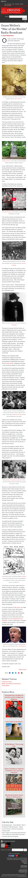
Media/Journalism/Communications (11, 683)
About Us (25, 863)
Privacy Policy (24, 862)
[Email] (21, 673)
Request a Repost (24, 866)
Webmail (21, 4)
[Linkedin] (12, 673)
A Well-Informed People (22, 870)
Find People (17, 4)
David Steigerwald (8, 35)
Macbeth (14, 265)
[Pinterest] (18, 673)
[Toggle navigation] (25, 21)
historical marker (6, 160)
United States (5, 685)
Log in (26, 873)
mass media (10, 363)
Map (13, 4)
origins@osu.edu (24, 860)
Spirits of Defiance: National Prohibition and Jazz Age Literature (14, 771)
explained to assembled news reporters (14, 479)
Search (7, 16)
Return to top (22, 669)
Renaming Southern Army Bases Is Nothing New (14, 796)
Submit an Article (24, 865)
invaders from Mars (18, 98)
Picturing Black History (23, 871)
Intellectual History (7, 682)
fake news (17, 607)
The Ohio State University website (3, 1)
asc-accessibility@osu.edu (22, 875)
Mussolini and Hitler (18, 414)
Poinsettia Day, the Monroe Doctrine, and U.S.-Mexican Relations (14, 697)
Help (5, 4)
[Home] (13, 10)
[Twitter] (15, 673)
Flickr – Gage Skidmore (20, 646)
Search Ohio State (7, 5)
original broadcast (7, 211)
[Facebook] (9, 673)
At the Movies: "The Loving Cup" (14, 745)
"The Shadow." (14, 324)
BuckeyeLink (9, 4)
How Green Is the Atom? (14, 722)
